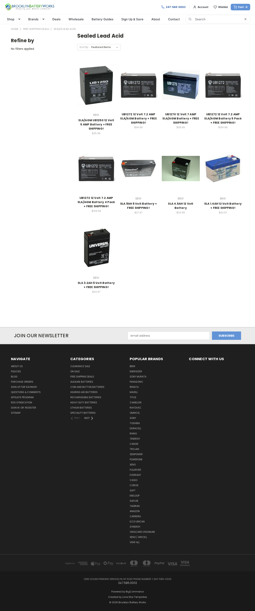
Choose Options (96, 92)
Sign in (15, 407)
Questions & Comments (26, 392)
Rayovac (135, 407)
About (155, 19)
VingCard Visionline (142, 532)
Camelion (135, 402)
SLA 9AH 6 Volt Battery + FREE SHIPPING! (138, 206)
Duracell (135, 428)
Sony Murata (138, 376)
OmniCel (135, 413)
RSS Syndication (21, 402)
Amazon (135, 511)
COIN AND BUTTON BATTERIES (87, 387)
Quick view (96, 77)
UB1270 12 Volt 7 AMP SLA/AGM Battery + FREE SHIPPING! (180, 118)
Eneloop (134, 495)
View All (135, 542)
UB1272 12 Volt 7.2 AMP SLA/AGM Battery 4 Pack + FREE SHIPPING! (96, 202)
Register (30, 407)
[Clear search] (245, 19)
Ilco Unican (137, 521)
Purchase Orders (22, 381)
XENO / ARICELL (138, 537)
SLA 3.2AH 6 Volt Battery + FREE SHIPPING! (96, 285)
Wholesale (76, 19)
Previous (244, 598)
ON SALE (75, 371)
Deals (56, 19)
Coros (134, 485)
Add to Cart (138, 175)
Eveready (135, 475)
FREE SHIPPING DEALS (82, 376)
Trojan (134, 449)
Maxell (134, 392)
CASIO (133, 480)
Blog (14, 376)
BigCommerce (135, 591)
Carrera (135, 516)
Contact (174, 19)
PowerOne (136, 459)
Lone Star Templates (134, 597)
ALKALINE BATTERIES (81, 381)
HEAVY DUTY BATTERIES (83, 402)
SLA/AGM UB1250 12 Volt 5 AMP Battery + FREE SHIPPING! (96, 124)
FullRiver (135, 469)
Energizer (136, 371)
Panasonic (136, 381)
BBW (132, 366)
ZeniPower (136, 454)
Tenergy (135, 438)
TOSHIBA (135, 423)
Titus (133, 397)
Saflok (134, 500)
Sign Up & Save (132, 19)
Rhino (133, 433)
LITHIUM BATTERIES (81, 407)
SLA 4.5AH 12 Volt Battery (180, 206)
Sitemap (16, 413)
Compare (95, 84)
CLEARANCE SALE (80, 366)
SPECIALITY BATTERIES (83, 413)
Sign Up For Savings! (24, 387)
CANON (134, 444)
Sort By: (84, 47)
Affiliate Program (22, 397)
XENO (133, 464)
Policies (16, 371)
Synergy (135, 526)
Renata (134, 387)
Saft (132, 490)
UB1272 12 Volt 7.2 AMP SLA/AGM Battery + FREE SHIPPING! (138, 118)
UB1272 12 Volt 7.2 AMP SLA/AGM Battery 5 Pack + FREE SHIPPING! (223, 118)
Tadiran (135, 506)
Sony (133, 418)
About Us (17, 366)
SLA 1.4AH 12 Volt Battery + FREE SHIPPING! (223, 206)
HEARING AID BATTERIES (84, 392)
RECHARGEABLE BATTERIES (85, 397)
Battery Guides (102, 19)
